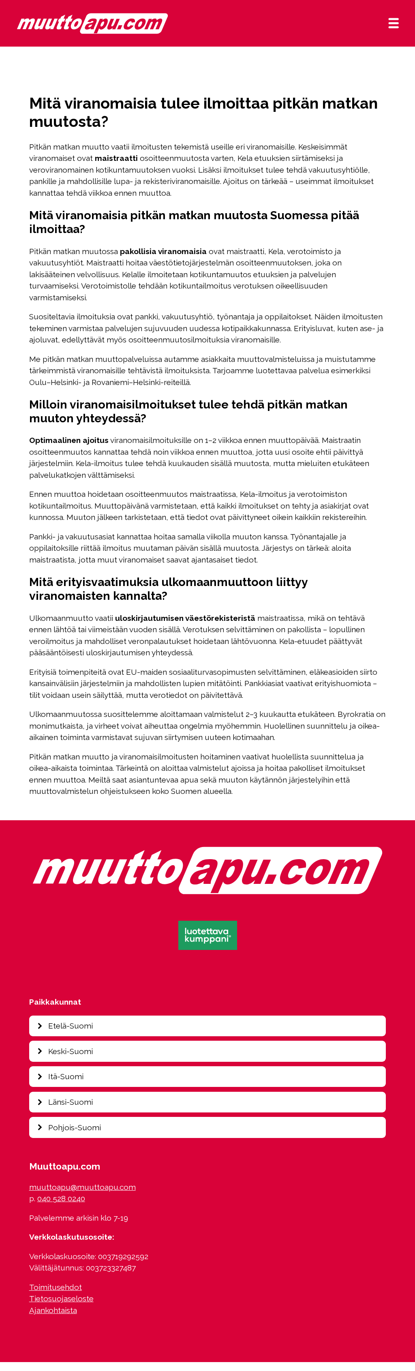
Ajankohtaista (53, 1310)
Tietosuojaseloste (61, 1298)
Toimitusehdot (55, 1287)
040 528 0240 (61, 1198)
